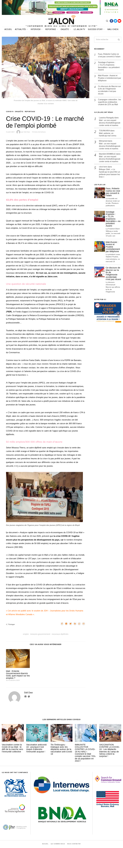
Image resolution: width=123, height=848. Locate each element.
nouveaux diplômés (60, 634)
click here (103, 167)
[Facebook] (111, 21)
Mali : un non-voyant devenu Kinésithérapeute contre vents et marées (109, 122)
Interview (35, 29)
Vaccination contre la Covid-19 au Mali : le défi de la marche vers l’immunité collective (12, 748)
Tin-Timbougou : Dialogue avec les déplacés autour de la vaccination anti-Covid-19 (61, 749)
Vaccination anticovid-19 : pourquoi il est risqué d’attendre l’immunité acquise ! (36, 748)
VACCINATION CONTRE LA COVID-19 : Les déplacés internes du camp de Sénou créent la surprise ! (109, 750)
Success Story (95, 29)
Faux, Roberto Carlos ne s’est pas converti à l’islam (109, 55)
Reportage (50, 29)
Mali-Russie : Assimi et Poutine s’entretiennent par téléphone (109, 78)
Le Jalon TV (79, 29)
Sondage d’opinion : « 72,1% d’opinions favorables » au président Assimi (109, 66)
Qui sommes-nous (58, 844)
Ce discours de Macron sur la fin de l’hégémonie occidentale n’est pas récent (109, 90)
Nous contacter (74, 844)
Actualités (20, 29)
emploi (26, 634)
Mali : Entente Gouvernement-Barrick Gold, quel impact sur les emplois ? (18, 674)
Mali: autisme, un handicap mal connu (107, 134)
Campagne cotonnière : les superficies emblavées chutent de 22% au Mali (109, 102)
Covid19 (9, 111)
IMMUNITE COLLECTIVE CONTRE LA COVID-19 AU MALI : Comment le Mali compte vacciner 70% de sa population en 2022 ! (85, 752)
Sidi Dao (28, 692)
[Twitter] (115, 21)
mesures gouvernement (40, 634)
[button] (118, 39)
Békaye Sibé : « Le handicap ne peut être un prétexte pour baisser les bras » (109, 173)
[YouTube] (119, 21)
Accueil (8, 29)
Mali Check (112, 29)
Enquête (65, 29)
